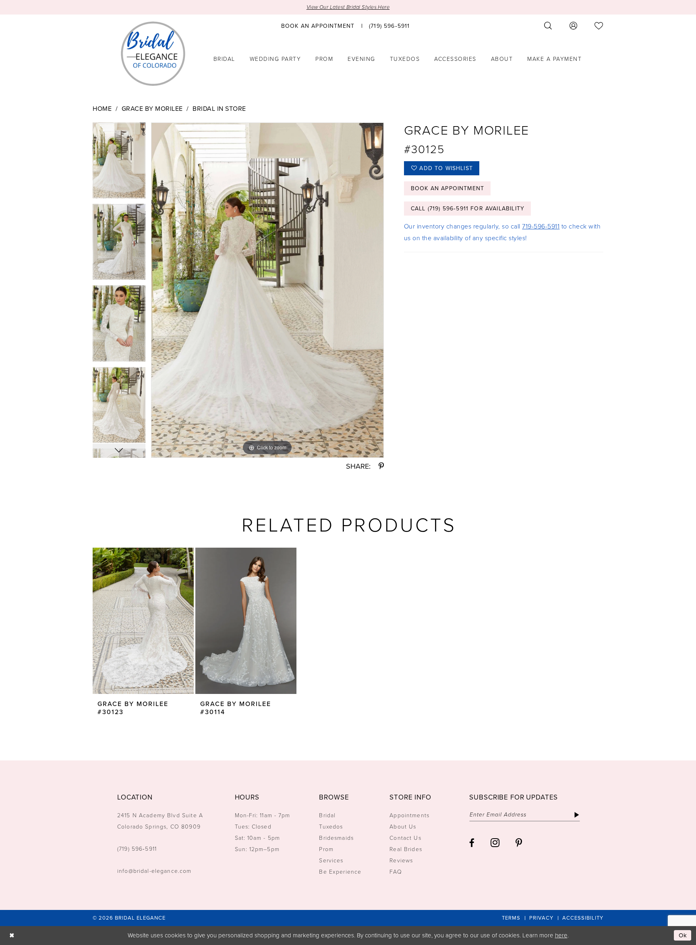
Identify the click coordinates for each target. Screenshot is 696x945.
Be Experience (340, 872)
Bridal (327, 815)
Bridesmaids (336, 838)
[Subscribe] (576, 814)
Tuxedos (331, 826)
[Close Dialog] (12, 935)
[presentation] (143, 621)
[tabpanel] (119, 163)
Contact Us (405, 838)
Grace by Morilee (152, 108)
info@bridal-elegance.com (154, 871)
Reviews (401, 860)
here (561, 935)
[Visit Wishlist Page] (599, 26)
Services (331, 860)
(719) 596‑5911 (137, 849)
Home (102, 108)
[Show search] (548, 25)
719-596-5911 (540, 226)
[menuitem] (318, 25)
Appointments (409, 815)
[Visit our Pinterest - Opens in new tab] (519, 842)
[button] (573, 25)
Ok (683, 935)
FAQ (395, 872)
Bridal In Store (219, 108)
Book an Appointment (447, 188)
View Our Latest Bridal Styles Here (348, 7)
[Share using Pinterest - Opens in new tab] (381, 466)
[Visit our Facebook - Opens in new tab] (471, 842)
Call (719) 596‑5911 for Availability (467, 208)
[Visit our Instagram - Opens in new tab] (495, 842)
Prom (326, 849)
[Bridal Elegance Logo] (153, 53)
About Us (402, 826)
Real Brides (405, 849)
